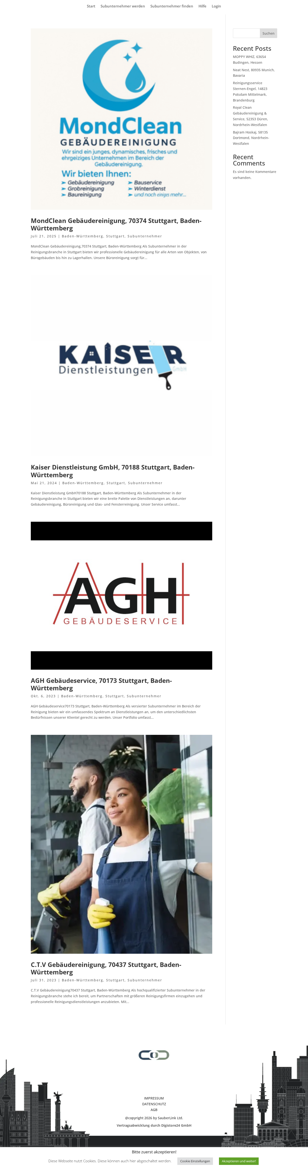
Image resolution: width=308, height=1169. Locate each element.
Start (91, 6)
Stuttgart (115, 236)
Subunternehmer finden (171, 6)
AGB (154, 1109)
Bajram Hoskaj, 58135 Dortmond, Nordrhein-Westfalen (251, 138)
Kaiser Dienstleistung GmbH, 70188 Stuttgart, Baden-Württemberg (112, 471)
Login (216, 6)
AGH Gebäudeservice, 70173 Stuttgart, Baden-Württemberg (101, 684)
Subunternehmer (145, 236)
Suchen (269, 33)
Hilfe (202, 6)
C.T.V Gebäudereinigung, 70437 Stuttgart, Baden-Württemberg (106, 968)
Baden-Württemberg (82, 236)
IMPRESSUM (154, 1098)
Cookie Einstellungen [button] (195, 1161)
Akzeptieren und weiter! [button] (239, 1161)
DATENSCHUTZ (154, 1104)
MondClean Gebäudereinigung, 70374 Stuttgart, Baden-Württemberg (116, 224)
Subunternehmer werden (123, 6)
